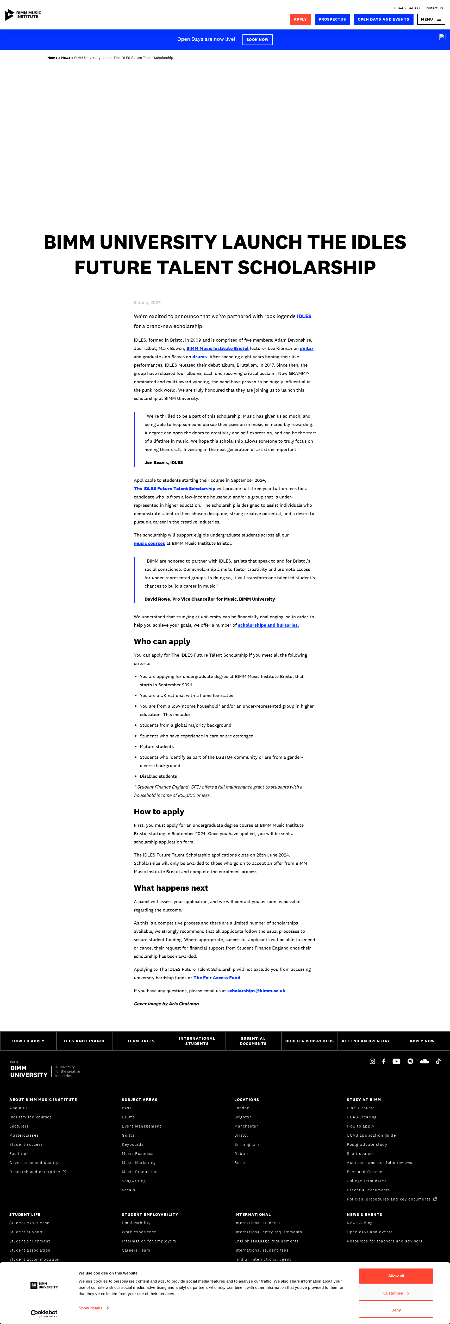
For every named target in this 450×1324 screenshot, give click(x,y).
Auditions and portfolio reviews (380, 1162)
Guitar (128, 1135)
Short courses (361, 1153)
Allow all (396, 1276)
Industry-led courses (30, 1116)
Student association (30, 1250)
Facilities (19, 1153)
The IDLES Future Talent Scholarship (174, 488)
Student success (26, 1144)
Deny (396, 1310)
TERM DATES (141, 1040)
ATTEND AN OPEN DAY (366, 1040)
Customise (393, 1293)
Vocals (128, 1189)
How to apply (360, 1126)
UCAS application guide (371, 1135)
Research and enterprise (35, 1171)
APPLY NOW (422, 1040)
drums (199, 357)
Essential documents (368, 1189)
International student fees (261, 1250)
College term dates (366, 1180)
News (65, 57)
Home (52, 57)
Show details (90, 1308)
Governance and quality (33, 1162)
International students (257, 1222)
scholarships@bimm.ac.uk (256, 991)
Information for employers (149, 1241)
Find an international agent (262, 1259)
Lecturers (19, 1126)
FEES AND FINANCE (85, 1040)
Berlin (240, 1162)
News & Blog (360, 1222)
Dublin (241, 1153)
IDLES (304, 316)
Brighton (243, 1116)
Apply (300, 19)
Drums (128, 1116)
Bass (127, 1107)
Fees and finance (364, 1171)
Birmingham (246, 1144)
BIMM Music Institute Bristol (217, 348)
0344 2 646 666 (407, 7)
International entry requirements (268, 1231)
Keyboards (133, 1144)
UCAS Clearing (362, 1116)
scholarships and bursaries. (268, 625)
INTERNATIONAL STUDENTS (197, 1041)
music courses (149, 543)
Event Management (141, 1126)
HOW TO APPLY (28, 1040)
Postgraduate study (367, 1144)
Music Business (137, 1153)
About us (18, 1107)
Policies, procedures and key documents (389, 1199)
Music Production (140, 1171)
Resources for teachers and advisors (385, 1241)
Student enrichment (29, 1241)
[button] (431, 19)
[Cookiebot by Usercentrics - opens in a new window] (44, 1314)
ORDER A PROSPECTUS (309, 1040)
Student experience (29, 1222)
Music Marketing (139, 1162)
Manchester (246, 1126)
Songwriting (134, 1180)
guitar (307, 348)
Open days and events (384, 19)
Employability (136, 1222)
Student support (26, 1231)
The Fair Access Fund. (217, 978)
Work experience (139, 1231)
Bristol (241, 1135)
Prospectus (332, 19)
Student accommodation (34, 1259)
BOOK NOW (257, 39)
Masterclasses (24, 1135)
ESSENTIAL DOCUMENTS (253, 1041)
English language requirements (266, 1241)
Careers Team (136, 1250)
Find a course (361, 1107)
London (241, 1107)
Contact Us (433, 7)
